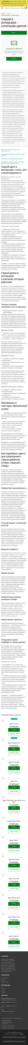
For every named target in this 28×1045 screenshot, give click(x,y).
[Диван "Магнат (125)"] (14, 913)
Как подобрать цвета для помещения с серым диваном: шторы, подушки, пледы (12, 162)
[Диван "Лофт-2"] (14, 837)
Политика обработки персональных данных (14, 1041)
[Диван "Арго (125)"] (14, 875)
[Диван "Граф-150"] (14, 933)
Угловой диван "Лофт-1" (14, 821)
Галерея (3, 992)
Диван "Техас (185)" (14, 762)
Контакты (4, 995)
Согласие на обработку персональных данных (14, 1037)
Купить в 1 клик (14, 734)
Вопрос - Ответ (5, 982)
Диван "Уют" (14, 781)
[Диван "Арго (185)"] (14, 856)
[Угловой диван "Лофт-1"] (14, 818)
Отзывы (3, 980)
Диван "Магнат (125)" (14, 917)
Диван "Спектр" (14, 724)
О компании (5, 975)
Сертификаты (4, 978)
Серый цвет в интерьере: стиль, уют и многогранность (10, 150)
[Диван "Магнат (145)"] (14, 894)
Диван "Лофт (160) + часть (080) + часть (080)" (14, 801)
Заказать (14, 59)
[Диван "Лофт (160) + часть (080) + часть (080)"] (14, 797)
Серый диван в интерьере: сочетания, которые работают (13, 154)
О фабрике (4, 956)
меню (13, 33)
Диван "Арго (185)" (14, 860)
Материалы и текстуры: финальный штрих (11, 159)
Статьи (9, 13)
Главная (3, 13)
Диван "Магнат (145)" (14, 898)
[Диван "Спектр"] (14, 720)
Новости (3, 988)
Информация (5, 985)
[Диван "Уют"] (14, 778)
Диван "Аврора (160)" (14, 743)
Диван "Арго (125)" (14, 879)
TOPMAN (21, 1034)
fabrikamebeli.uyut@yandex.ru (8, 1011)
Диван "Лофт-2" (14, 840)
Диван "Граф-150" (14, 936)
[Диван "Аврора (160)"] (14, 739)
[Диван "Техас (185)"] (14, 759)
